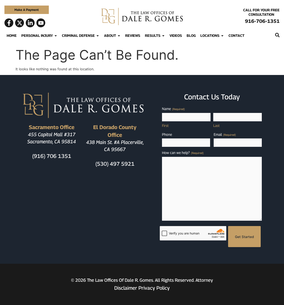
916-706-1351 (262, 21)
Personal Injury (37, 35)
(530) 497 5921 (114, 164)
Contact (237, 35)
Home (12, 35)
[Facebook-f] (8, 22)
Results (152, 35)
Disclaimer (125, 288)
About (110, 35)
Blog (191, 35)
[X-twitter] (19, 22)
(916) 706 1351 (51, 156)
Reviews (132, 35)
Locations (209, 35)
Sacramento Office (51, 127)
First (165, 126)
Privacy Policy (154, 288)
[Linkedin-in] (30, 22)
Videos (176, 35)
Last (216, 126)
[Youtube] (40, 22)
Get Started (244, 237)
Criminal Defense (78, 35)
